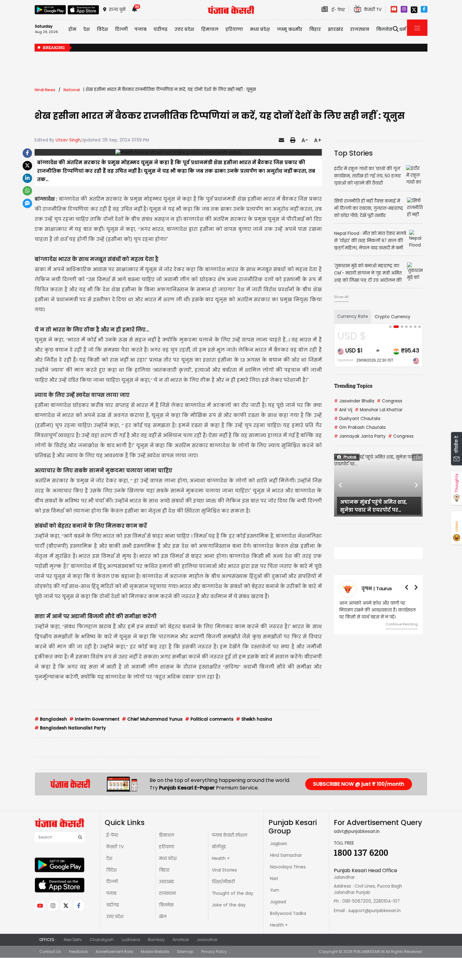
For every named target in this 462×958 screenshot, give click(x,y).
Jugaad (278, 902)
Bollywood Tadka (288, 913)
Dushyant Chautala (357, 419)
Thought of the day (232, 893)
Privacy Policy (214, 951)
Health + (221, 858)
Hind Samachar (286, 855)
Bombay (156, 939)
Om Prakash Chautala (360, 427)
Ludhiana (131, 939)
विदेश (111, 870)
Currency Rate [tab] (352, 316)
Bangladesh (51, 719)
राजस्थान (167, 893)
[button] (340, 485)
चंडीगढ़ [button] (160, 29)
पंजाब (111, 893)
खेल (163, 917)
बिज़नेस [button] (384, 29)
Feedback (78, 951)
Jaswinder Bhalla (354, 401)
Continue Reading (402, 624)
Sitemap (185, 951)
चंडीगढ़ (112, 905)
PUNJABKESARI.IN (369, 951)
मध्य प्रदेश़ (260, 29)
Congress (389, 401)
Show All (341, 296)
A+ (318, 140)
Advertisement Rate (114, 951)
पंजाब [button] (140, 29)
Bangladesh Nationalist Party (70, 728)
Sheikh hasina (254, 719)
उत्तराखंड (166, 882)
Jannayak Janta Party (360, 436)
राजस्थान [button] (359, 29)
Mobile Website (155, 951)
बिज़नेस (166, 905)
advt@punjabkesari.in (357, 831)
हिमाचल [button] (209, 29)
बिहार (315, 29)
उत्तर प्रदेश (184, 29)
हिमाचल (166, 835)
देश (109, 858)
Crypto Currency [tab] (392, 317)
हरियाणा (166, 847)
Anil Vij (343, 410)
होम (72, 29)
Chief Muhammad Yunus (152, 719)
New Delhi (73, 939)
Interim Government (94, 719)
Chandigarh (102, 939)
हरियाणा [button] (234, 29)
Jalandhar (207, 939)
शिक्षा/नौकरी (223, 882)
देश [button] (86, 29)
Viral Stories (224, 870)
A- (304, 140)
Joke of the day (229, 905)
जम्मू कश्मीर (289, 29)
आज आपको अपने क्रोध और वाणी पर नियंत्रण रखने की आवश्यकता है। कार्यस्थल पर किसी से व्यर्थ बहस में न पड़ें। (377, 610)
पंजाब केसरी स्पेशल (229, 835)
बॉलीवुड (219, 847)
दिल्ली (121, 29)
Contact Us (50, 951)
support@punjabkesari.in (374, 911)
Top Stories (353, 153)
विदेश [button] (102, 29)
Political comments (209, 719)
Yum (274, 890)
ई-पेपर (112, 835)
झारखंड (335, 29)
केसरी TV (115, 847)
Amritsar (181, 939)
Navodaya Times (288, 867)
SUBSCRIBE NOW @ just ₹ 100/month (358, 784)
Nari (274, 879)
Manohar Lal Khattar (379, 410)
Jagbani (278, 844)
